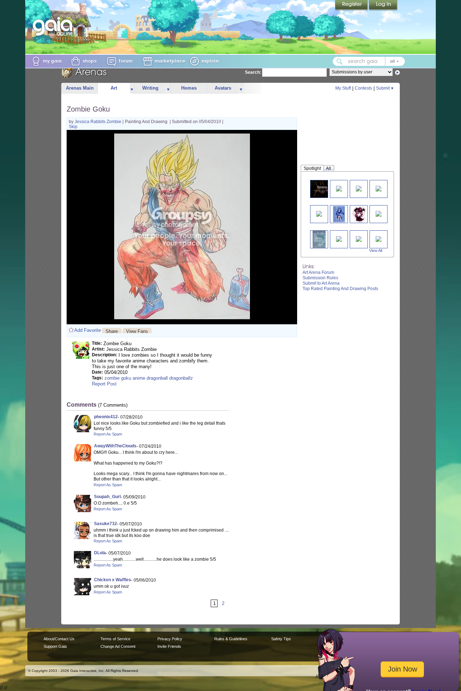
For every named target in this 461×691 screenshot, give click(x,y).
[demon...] (322, 188)
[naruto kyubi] (339, 188)
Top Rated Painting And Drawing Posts (340, 288)
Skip (73, 126)
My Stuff (343, 88)
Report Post (104, 384)
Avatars (223, 88)
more (132, 88)
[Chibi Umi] (338, 214)
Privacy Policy (169, 639)
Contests (363, 88)
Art (114, 88)
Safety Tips (281, 639)
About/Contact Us (59, 639)
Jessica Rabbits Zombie (98, 121)
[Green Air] (378, 238)
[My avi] (358, 214)
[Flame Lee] (378, 213)
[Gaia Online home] (54, 26)
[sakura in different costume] (359, 188)
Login (383, 5)
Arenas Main (80, 88)
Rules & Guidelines (230, 639)
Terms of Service (115, 639)
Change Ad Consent (117, 646)
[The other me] (319, 239)
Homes (189, 88)
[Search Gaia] (339, 61)
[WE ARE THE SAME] (319, 213)
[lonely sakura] (378, 188)
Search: (253, 72)
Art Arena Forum (318, 272)
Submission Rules (320, 277)
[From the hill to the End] (359, 238)
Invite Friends (169, 646)
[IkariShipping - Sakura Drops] (339, 238)
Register (352, 5)
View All (375, 250)
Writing (150, 88)
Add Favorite (87, 330)
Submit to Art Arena (321, 283)
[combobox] (369, 61)
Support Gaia (55, 646)
